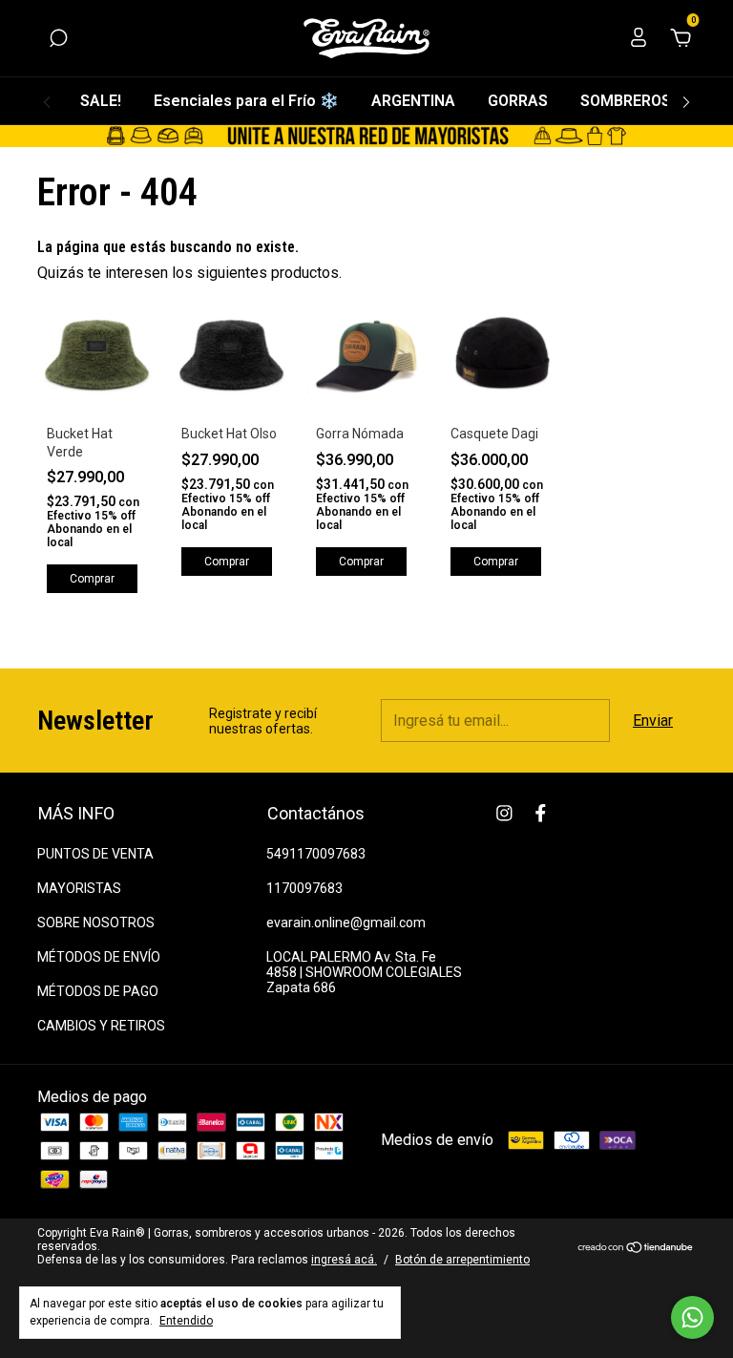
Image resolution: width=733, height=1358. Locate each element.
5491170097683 (316, 853)
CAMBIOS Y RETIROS (101, 1025)
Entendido (186, 1320)
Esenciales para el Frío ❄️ (246, 101)
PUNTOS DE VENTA (95, 853)
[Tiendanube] (636, 1249)
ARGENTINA (413, 101)
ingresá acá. (344, 1259)
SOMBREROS (625, 101)
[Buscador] (58, 38)
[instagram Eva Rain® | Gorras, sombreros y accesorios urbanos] (504, 813)
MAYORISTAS (79, 888)
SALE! (100, 101)
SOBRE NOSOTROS (96, 922)
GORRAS (518, 101)
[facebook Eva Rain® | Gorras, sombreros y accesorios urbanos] (541, 813)
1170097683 (304, 888)
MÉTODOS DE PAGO (97, 991)
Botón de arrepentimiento (462, 1259)
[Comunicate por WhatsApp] (692, 1317)
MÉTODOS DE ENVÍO (98, 957)
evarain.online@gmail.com (346, 922)
